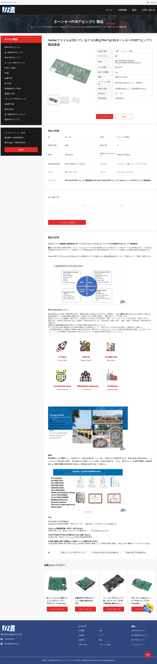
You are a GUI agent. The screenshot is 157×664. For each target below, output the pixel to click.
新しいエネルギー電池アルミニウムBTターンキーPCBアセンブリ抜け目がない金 (57, 601)
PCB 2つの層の (10, 68)
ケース (101, 635)
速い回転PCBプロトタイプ (15, 114)
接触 (124, 117)
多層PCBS (8, 78)
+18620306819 (20, 143)
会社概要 (81, 630)
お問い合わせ (82, 644)
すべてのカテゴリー (138, 644)
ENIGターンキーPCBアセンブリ (73, 552)
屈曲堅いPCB (10, 94)
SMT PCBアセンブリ (13, 58)
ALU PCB (8, 83)
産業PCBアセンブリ (12, 119)
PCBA (7, 73)
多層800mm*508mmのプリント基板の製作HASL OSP (84, 600)
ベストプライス (105, 117)
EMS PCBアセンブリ (12, 47)
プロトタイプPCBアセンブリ (16, 99)
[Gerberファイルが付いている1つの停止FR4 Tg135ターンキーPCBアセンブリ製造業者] (57, 583)
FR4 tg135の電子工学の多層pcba (105, 552)
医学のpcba (9, 109)
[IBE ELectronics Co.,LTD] (8, 10)
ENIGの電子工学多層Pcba (136, 552)
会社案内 (81, 635)
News (101, 630)
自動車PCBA (9, 104)
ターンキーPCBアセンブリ (48, 27)
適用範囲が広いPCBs (13, 89)
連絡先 (21, 150)
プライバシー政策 (105, 644)
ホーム (33, 27)
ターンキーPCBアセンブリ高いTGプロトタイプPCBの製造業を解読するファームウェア (113, 601)
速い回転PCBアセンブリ (14, 52)
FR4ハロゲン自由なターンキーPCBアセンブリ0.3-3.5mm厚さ (141, 600)
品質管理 (81, 640)
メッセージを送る (67, 222)
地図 (100, 640)
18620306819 (18, 138)
